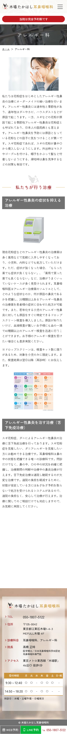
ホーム (6, 49)
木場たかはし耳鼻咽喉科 (35, 722)
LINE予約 (33, 730)
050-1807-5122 (56, 730)
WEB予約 (12, 730)
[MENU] (60, 6)
